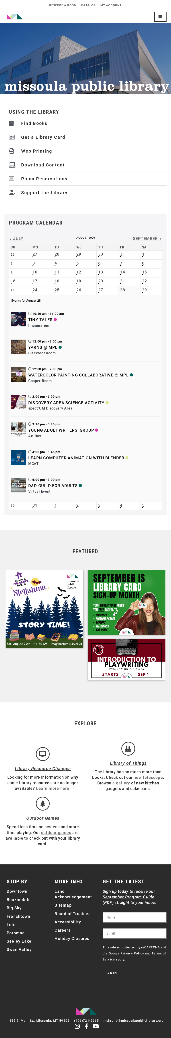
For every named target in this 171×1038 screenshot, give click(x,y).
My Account (111, 5)
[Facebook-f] (87, 1026)
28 (57, 254)
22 (144, 281)
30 (100, 254)
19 (78, 281)
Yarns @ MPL (42, 347)
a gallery (121, 783)
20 (100, 281)
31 (122, 254)
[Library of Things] (128, 749)
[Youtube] (96, 1026)
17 (35, 281)
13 (100, 272)
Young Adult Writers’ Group (61, 430)
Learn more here (52, 788)
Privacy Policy (132, 953)
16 (13, 281)
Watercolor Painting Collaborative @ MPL (78, 375)
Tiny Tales (40, 319)
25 (57, 290)
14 (122, 272)
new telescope (148, 777)
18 (57, 281)
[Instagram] (77, 1026)
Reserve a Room (63, 5)
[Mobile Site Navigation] (160, 17)
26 (78, 290)
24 (35, 290)
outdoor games (56, 832)
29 (78, 254)
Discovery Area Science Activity (66, 402)
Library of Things (128, 763)
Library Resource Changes (43, 768)
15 (144, 272)
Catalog (88, 5)
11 (57, 272)
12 (78, 272)
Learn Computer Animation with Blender (76, 458)
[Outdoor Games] (43, 804)
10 (35, 272)
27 (35, 254)
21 (122, 281)
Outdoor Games (42, 818)
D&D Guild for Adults (53, 485)
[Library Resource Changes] (43, 754)
